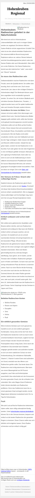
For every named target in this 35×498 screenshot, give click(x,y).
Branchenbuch (26, 23)
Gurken (24, 186)
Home (7, 486)
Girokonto (8, 489)
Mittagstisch (16, 23)
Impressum (27, 492)
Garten (7, 492)
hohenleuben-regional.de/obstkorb (22, 411)
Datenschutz (19, 492)
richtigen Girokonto (23, 480)
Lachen (12, 492)
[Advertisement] (17, 448)
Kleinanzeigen (16, 489)
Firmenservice (25, 489)
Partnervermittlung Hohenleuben (19, 486)
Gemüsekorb (5, 213)
